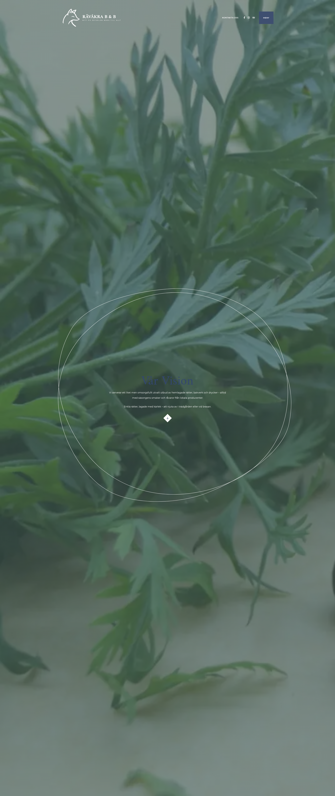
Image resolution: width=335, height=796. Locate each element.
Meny (266, 18)
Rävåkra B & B (99, 17)
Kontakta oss (230, 17)
